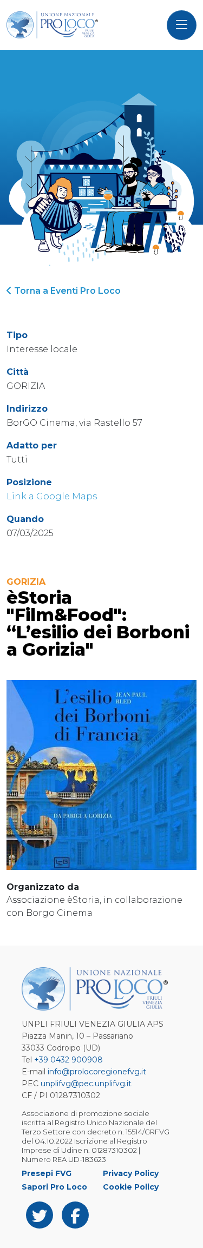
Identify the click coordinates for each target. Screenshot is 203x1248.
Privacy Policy (131, 1173)
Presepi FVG (46, 1173)
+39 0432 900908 (68, 1060)
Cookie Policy (131, 1187)
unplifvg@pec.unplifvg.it (86, 1083)
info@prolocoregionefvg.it (97, 1072)
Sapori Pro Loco (54, 1187)
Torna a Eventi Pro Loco (66, 291)
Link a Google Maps (51, 496)
